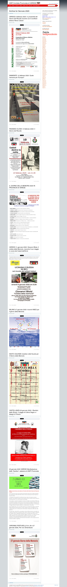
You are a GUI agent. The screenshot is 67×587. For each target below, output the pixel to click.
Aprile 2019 (43, 68)
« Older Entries (11, 13)
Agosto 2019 (44, 64)
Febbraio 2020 (44, 59)
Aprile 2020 (43, 57)
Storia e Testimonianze (36, 5)
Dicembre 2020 (44, 51)
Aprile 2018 (43, 78)
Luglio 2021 (43, 45)
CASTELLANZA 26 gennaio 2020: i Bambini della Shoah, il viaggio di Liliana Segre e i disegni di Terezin (23, 412)
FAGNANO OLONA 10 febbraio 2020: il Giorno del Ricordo (22, 130)
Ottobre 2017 (44, 84)
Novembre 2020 (44, 52)
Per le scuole (30, 5)
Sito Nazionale (35, 585)
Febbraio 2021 (44, 49)
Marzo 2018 (43, 79)
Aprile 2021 (43, 47)
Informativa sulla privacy (41, 585)
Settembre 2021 (44, 43)
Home (50, 3)
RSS (55, 3)
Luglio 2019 (43, 65)
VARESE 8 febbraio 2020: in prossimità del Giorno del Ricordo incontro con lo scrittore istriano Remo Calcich (23, 19)
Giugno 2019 (44, 66)
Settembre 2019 (44, 63)
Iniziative (21, 5)
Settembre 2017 (44, 85)
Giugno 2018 (44, 77)
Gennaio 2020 (44, 60)
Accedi (57, 3)
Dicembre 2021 (44, 40)
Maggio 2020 (44, 56)
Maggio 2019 (44, 67)
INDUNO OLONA (12, 220)
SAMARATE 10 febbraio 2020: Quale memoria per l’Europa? (21, 76)
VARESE (11, 237)
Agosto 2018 (44, 75)
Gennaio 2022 (44, 39)
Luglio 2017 (43, 86)
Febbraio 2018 (44, 80)
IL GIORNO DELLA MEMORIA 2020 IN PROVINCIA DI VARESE (22, 187)
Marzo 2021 (43, 48)
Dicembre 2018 (44, 71)
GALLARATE (12, 217)
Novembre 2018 (44, 72)
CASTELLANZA (12, 214)
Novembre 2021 (44, 41)
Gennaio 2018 (44, 81)
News (27, 5)
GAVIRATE (12, 219)
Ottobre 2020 (44, 53)
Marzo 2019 (43, 69)
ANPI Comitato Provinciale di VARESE (22, 3)
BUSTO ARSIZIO (12, 208)
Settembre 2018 (44, 74)
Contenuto (52, 3)
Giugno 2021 (44, 46)
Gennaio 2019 (44, 70)
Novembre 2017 (44, 83)
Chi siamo (13, 5)
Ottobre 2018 (44, 73)
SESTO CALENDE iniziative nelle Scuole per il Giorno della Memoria (24, 355)
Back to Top (56, 585)
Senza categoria (14, 124)
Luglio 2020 (43, 55)
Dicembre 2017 (44, 82)
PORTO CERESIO (13, 228)
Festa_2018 (17, 5)
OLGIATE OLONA (13, 226)
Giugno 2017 (44, 87)
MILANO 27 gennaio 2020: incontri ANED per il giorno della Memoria (24, 310)
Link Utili (24, 5)
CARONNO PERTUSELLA (14, 211)
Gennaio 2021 (44, 50)
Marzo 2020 (43, 58)
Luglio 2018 (43, 76)
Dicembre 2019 (44, 61)
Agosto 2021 (44, 44)
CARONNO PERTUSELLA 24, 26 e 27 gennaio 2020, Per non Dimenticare (22, 526)
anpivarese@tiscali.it (47, 18)
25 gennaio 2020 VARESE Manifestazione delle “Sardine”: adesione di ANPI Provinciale (24, 470)
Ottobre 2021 (44, 42)
